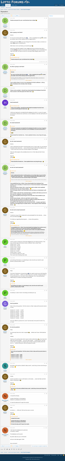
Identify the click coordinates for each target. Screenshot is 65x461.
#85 (46, 100)
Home (3, 5)
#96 (46, 363)
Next (17, 15)
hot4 (5, 107)
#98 (46, 393)
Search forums (8, 7)
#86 (46, 120)
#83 (46, 64)
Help (58, 455)
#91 (46, 257)
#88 (46, 165)
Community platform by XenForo (32, 457)
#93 (46, 290)
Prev (3, 15)
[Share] (44, 18)
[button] (18, 5)
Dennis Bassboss (5, 25)
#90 (46, 239)
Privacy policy (53, 455)
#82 (46, 30)
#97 (46, 374)
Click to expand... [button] (29, 80)
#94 (46, 301)
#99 (46, 405)
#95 (46, 324)
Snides (5, 370)
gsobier (5, 37)
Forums (8, 5)
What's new (14, 5)
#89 (46, 207)
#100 (46, 427)
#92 (46, 268)
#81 (46, 18)
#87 (46, 139)
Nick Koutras (5, 400)
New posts (3, 7)
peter (3, 13)
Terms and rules (47, 455)
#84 (46, 88)
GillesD (5, 308)
